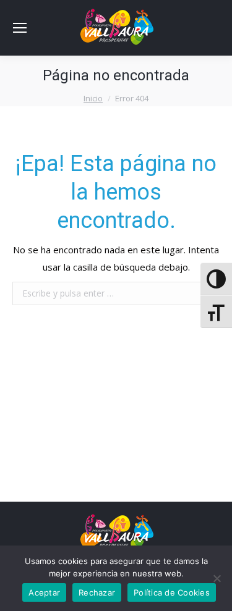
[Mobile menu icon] (19, 27)
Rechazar (97, 592)
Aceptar (44, 592)
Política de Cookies (172, 592)
